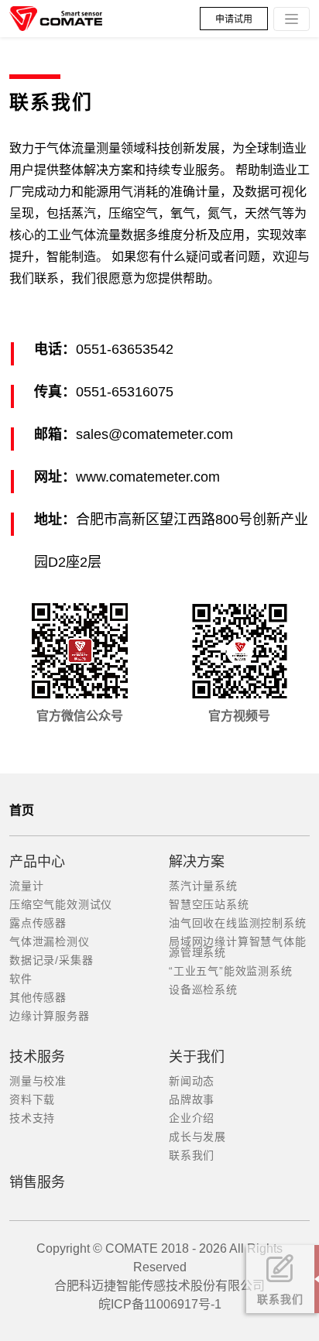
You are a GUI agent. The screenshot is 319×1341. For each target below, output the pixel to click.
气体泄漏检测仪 (49, 941)
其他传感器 (38, 997)
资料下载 (32, 1099)
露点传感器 (38, 922)
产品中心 (37, 861)
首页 (21, 810)
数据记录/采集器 (51, 960)
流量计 (26, 885)
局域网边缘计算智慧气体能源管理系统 (238, 947)
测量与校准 (38, 1080)
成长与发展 (197, 1136)
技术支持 (32, 1118)
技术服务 (37, 1057)
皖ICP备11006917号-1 (159, 1304)
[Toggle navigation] (291, 19)
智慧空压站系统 (209, 904)
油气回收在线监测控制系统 (238, 922)
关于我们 (197, 1057)
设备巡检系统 (203, 989)
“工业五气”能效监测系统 (231, 970)
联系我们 (191, 1155)
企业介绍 (191, 1118)
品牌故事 (191, 1099)
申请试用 (233, 19)
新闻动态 (191, 1080)
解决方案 (197, 861)
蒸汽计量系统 (203, 885)
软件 (21, 978)
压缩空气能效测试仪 (60, 904)
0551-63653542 (124, 349)
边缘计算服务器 (49, 1015)
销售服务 (37, 1182)
